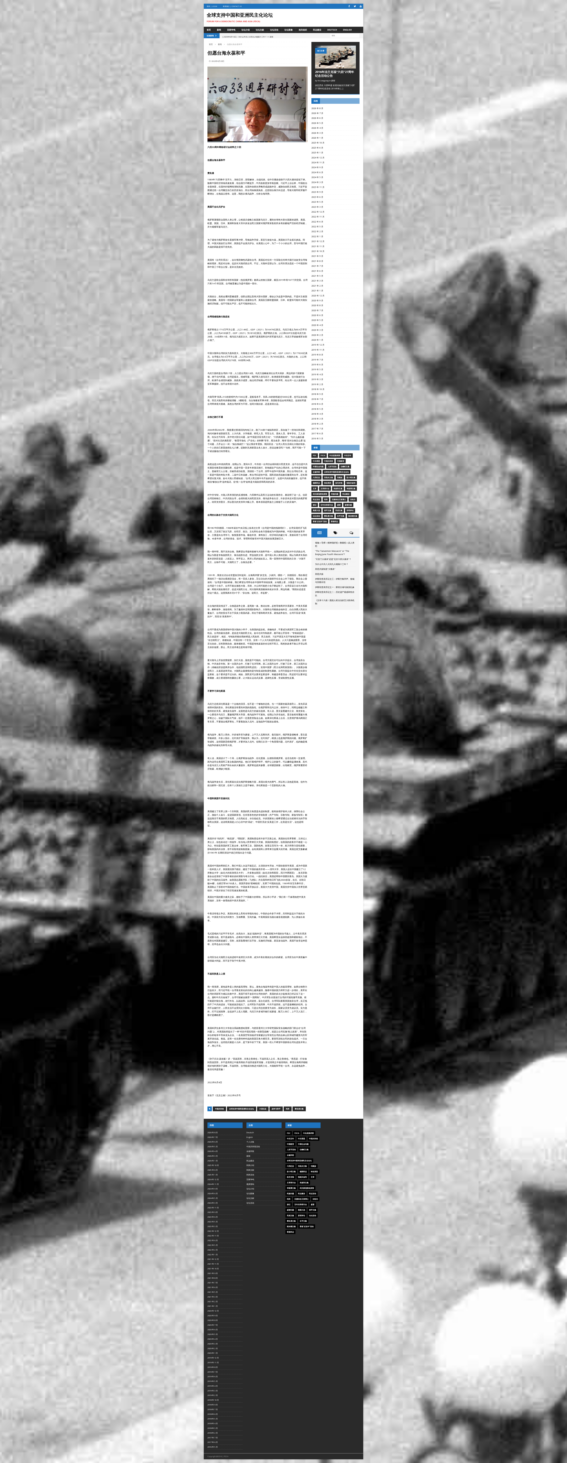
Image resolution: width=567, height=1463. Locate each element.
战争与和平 (276, 1109)
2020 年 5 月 (317, 320)
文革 (314, 488)
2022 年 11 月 (317, 216)
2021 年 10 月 (317, 251)
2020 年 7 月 (317, 310)
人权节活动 (332, 466)
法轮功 (352, 499)
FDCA (323, 455)
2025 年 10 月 (317, 142)
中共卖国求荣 (334, 455)
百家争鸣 (231, 29)
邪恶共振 (319, 574)
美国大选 (316, 510)
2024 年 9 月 (317, 167)
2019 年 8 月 (317, 354)
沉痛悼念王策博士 (339, 499)
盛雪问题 (348, 505)
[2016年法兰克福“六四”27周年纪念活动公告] (335, 66)
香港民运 (334, 521)
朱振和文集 (338, 488)
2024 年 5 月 (317, 177)
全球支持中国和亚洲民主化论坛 (241, 1109)
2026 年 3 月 (317, 133)
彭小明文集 (351, 477)
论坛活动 (274, 29)
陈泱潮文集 (352, 516)
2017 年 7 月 (317, 428)
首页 (209, 29)
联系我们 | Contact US (232, 6)
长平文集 (340, 516)
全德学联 (316, 472)
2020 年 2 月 (317, 335)
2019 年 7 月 (317, 359)
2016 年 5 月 (317, 438)
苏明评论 (350, 510)
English (347, 29)
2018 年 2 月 (317, 423)
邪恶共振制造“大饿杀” (325, 569)
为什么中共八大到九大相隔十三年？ (331, 564)
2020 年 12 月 (317, 295)
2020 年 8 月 (317, 305)
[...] (341, 88)
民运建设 (317, 29)
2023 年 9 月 (317, 192)
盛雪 (339, 505)
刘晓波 (339, 477)
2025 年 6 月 (317, 147)
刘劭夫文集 (328, 477)
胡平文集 (327, 510)
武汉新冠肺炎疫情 (320, 494)
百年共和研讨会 (327, 505)
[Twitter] (354, 6)
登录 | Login (212, 6)
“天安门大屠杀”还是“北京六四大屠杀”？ (333, 559)
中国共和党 (219, 1109)
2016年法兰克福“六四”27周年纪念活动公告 (334, 74)
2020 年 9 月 (317, 300)
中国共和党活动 (253, 1146)
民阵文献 (250, 1170)
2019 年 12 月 (317, 344)
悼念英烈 (327, 483)
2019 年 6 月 (317, 364)
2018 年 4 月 (317, 413)
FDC (314, 455)
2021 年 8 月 (317, 261)
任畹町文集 (345, 466)
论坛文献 (260, 29)
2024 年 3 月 (317, 182)
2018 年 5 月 (317, 409)
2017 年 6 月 (317, 433)
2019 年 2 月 (317, 384)
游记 (314, 505)
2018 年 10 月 (317, 389)
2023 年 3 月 (317, 206)
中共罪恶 (316, 461)
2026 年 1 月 (317, 137)
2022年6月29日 (217, 61)
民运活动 (316, 499)
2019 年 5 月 (317, 369)
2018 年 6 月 (317, 404)
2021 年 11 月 (317, 246)
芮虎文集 (338, 510)
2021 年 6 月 (317, 271)
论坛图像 (288, 29)
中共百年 (347, 455)
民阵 (287, 1109)
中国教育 (340, 461)
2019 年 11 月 (317, 349)
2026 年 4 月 (317, 128)
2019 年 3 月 (317, 379)
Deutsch (332, 29)
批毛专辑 (338, 483)
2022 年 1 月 (317, 236)
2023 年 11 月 (317, 187)
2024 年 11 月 (317, 162)
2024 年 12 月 (317, 157)
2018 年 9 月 (317, 394)
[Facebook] (349, 6)
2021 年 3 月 (317, 280)
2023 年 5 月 (317, 201)
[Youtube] (360, 6)
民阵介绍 (250, 1165)
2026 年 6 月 (317, 118)
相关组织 (303, 29)
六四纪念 (262, 1109)
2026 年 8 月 (317, 108)
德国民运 (316, 483)
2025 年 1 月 (317, 152)
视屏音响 (250, 1184)
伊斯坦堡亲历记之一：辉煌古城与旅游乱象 (334, 587)
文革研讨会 (325, 488)
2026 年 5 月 (317, 123)
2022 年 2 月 (317, 231)
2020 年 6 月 (317, 315)
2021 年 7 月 (317, 266)
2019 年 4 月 (317, 374)
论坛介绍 (245, 29)
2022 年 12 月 (317, 211)
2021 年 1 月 (317, 290)
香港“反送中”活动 (320, 521)
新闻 (219, 29)
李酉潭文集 (351, 488)
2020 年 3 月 (317, 330)
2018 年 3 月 (317, 418)
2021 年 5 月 (317, 275)
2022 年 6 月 (317, 221)
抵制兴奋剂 (351, 483)
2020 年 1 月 (317, 339)
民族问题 (334, 494)
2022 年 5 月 (317, 226)
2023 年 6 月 (317, 197)
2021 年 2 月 (317, 285)
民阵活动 (250, 1174)
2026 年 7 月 (317, 113)
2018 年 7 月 (317, 399)
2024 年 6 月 (317, 172)
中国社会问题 (318, 466)
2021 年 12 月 (317, 241)
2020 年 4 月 (317, 325)
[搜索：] (345, 35)
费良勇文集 (299, 1109)
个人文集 (250, 1141)
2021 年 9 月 (317, 256)
